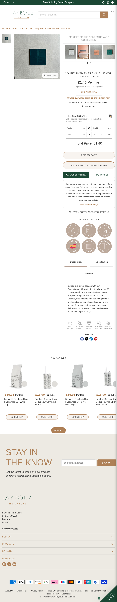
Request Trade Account (77, 591)
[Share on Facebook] (82, 339)
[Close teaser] (99, 598)
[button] (108, 593)
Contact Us (66, 594)
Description (76, 262)
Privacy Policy (37, 591)
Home (5, 28)
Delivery (89, 273)
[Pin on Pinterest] (95, 339)
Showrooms (22, 591)
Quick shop (17, 417)
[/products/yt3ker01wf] (17, 376)
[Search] (104, 15)
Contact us (8, 2)
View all (58, 430)
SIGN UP (106, 463)
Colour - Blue (17, 28)
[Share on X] (86, 339)
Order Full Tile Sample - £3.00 (89, 165)
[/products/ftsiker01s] (47, 376)
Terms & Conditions (55, 591)
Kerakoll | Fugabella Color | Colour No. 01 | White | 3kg (16, 402)
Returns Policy (52, 594)
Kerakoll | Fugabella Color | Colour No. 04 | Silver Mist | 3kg (77, 402)
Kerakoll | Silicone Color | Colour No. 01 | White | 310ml (46, 402)
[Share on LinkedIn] (91, 339)
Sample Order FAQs (89, 204)
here (15, 529)
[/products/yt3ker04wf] (78, 376)
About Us (9, 591)
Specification (102, 262)
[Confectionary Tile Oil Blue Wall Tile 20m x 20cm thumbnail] (6, 38)
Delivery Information (100, 591)
